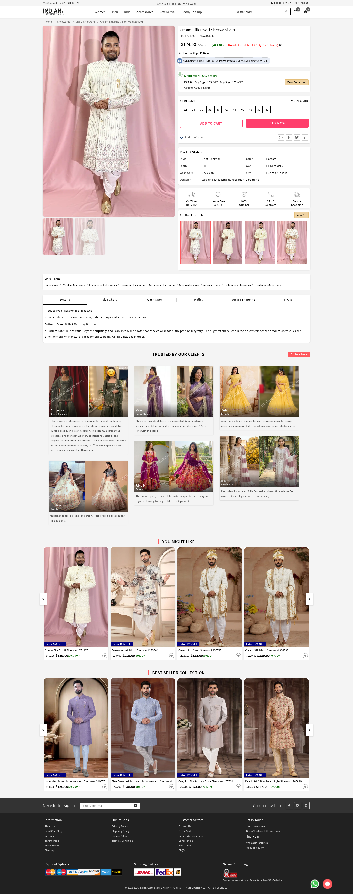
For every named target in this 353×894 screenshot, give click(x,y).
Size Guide (301, 101)
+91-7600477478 (256, 826)
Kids (127, 12)
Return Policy (119, 836)
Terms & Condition (122, 840)
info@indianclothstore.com (264, 831)
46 (242, 109)
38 (209, 109)
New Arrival (167, 12)
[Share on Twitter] (297, 137)
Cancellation (186, 840)
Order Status (186, 831)
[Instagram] (297, 805)
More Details (207, 36)
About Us (50, 826)
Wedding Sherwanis (74, 285)
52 (267, 109)
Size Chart (109, 299)
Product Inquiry (255, 847)
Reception (237, 179)
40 (218, 109)
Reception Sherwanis (133, 285)
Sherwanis (52, 285)
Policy (198, 299)
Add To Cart (211, 123)
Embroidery (275, 166)
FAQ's (288, 299)
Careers (49, 836)
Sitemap (49, 850)
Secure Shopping (243, 299)
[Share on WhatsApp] (281, 137)
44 (234, 109)
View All (301, 215)
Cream (272, 159)
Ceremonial (253, 179)
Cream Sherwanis (189, 285)
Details (65, 299)
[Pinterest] (306, 805)
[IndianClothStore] (53, 12)
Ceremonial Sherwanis (162, 285)
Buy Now (277, 123)
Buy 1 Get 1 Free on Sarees (172, 4)
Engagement (222, 179)
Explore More (299, 354)
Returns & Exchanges (191, 836)
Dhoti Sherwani (211, 159)
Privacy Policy (120, 826)
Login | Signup (282, 2)
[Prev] (46, 119)
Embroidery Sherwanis (237, 285)
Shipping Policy (121, 831)
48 (250, 109)
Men (115, 12)
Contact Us (301, 2)
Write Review (52, 845)
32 (185, 109)
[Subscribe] (135, 806)
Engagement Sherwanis (103, 285)
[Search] (285, 11)
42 (226, 109)
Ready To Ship (192, 12)
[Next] (171, 119)
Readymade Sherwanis (268, 285)
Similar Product (98, 655)
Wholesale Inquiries (257, 843)
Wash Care (154, 299)
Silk (204, 166)
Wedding (207, 179)
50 (258, 109)
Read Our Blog (53, 831)
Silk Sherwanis (211, 285)
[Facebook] (289, 805)
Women (100, 12)
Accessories (144, 12)
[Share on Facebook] (289, 137)
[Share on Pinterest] (305, 137)
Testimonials (52, 840)
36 (201, 109)
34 (193, 109)
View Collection (296, 82)
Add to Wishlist (194, 137)
